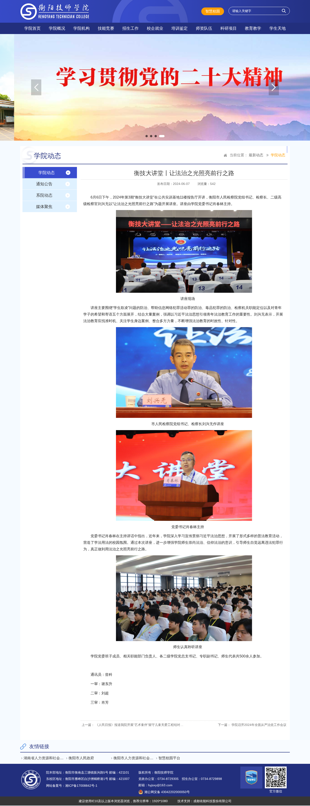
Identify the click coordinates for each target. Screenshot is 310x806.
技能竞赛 (106, 28)
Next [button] (274, 87)
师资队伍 (204, 28)
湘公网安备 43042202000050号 (167, 792)
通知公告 (44, 184)
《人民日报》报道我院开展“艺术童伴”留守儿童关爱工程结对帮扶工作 (144, 725)
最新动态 (256, 155)
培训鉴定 (179, 28)
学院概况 (57, 28)
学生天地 (277, 28)
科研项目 (228, 28)
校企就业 (155, 28)
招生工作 (130, 28)
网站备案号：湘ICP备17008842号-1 (71, 785)
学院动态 (278, 155)
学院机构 (81, 28)
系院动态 (44, 195)
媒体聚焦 (44, 206)
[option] (155, 87)
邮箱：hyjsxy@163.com (155, 785)
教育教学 (253, 28)
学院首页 (32, 28)
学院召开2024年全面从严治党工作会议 (258, 725)
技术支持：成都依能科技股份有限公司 (204, 801)
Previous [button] (36, 87)
